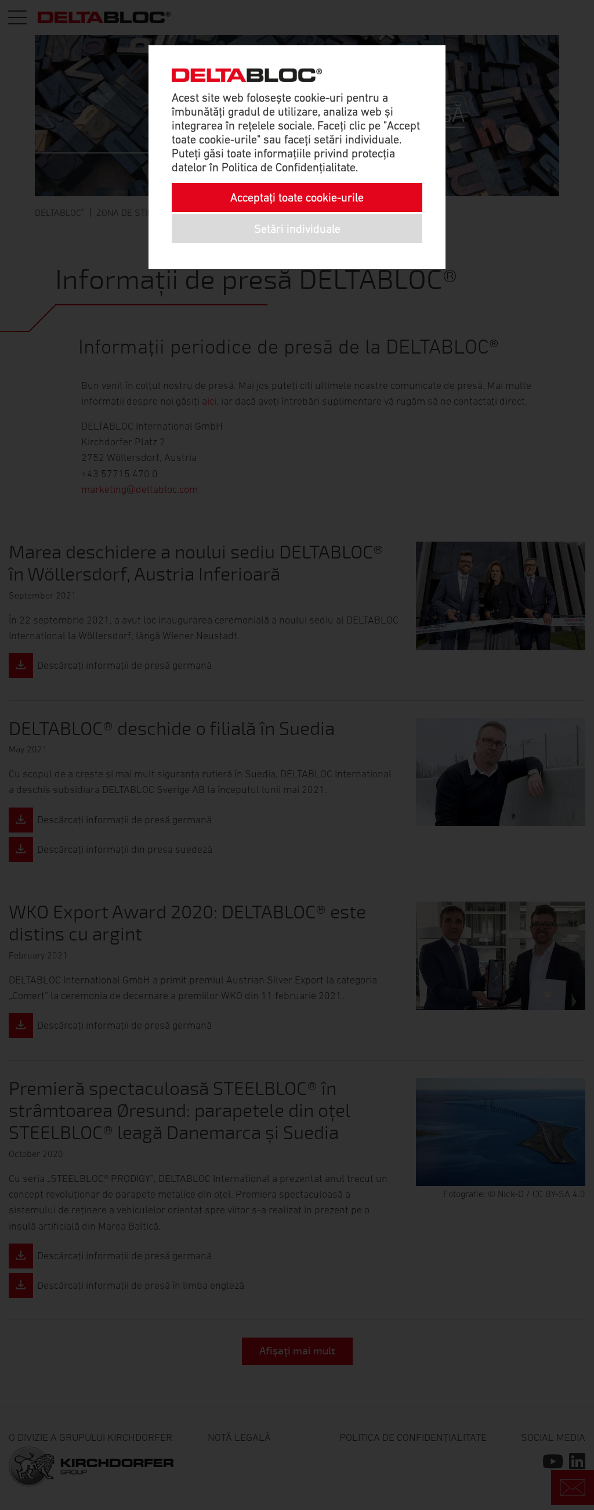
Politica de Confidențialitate (289, 167)
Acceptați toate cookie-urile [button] (297, 197)
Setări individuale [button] (297, 228)
